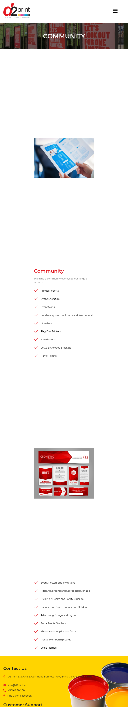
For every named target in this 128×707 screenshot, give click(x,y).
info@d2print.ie (17, 685)
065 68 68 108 (16, 690)
